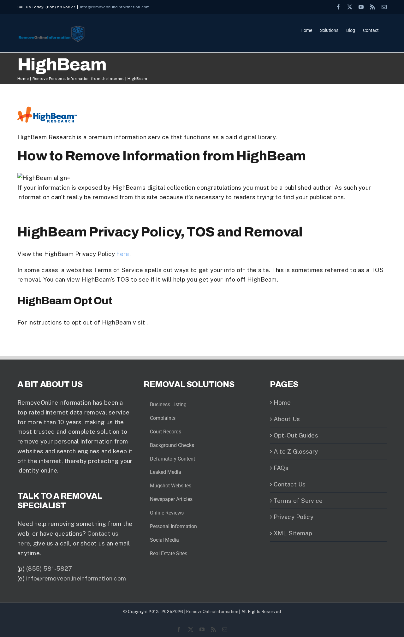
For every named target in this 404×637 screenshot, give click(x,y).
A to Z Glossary (296, 451)
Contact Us (290, 484)
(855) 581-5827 (49, 568)
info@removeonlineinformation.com (115, 7)
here (122, 253)
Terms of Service (298, 500)
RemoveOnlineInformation (212, 611)
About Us (287, 418)
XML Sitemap (293, 533)
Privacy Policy (293, 516)
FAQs (281, 467)
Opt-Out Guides (296, 435)
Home (282, 402)
